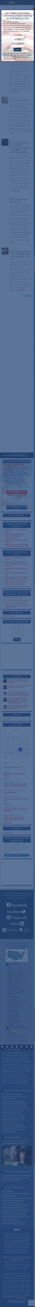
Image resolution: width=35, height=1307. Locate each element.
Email (17, 44)
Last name (17, 39)
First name (17, 35)
